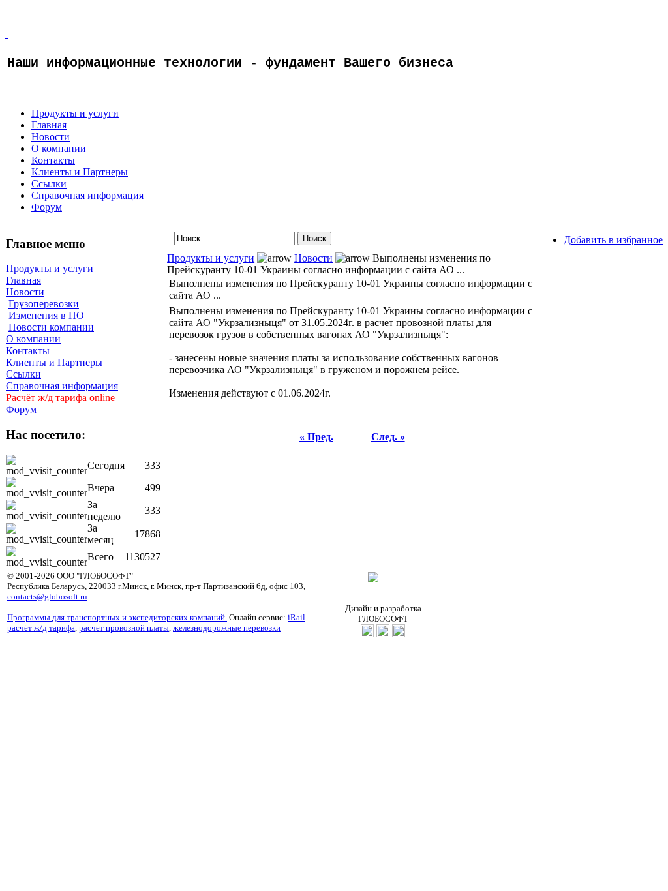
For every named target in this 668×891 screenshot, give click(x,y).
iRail (296, 617)
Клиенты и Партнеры (79, 171)
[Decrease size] (32, 22)
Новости (50, 136)
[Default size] (27, 22)
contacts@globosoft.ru (47, 596)
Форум (46, 207)
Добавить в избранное (613, 239)
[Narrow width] (17, 22)
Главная (49, 124)
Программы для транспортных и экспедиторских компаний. (117, 617)
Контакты (53, 160)
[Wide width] (11, 22)
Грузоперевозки (43, 303)
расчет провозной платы (124, 628)
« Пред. (316, 436)
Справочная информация (87, 195)
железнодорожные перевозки (227, 628)
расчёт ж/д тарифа (41, 628)
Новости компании (51, 327)
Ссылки (49, 183)
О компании (58, 148)
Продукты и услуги (75, 113)
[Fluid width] (6, 22)
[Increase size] (22, 22)
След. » (388, 436)
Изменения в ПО (46, 315)
